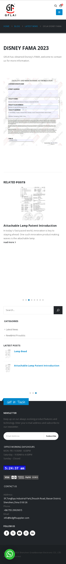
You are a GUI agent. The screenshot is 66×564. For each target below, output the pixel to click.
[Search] (58, 310)
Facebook (6, 533)
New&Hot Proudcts (15, 335)
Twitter (13, 533)
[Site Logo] (10, 10)
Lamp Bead (20, 351)
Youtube (19, 533)
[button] (55, 6)
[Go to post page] (33, 203)
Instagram (26, 533)
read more (9, 242)
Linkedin (32, 533)
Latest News (12, 329)
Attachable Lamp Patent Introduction (30, 226)
